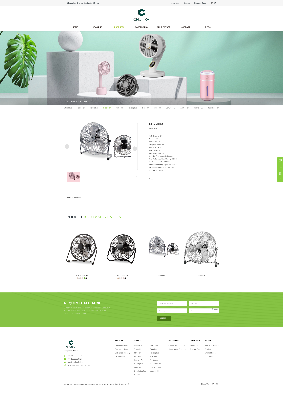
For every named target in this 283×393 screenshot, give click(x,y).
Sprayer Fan (171, 108)
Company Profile (121, 346)
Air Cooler (184, 108)
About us (97, 27)
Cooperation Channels (177, 349)
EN (215, 3)
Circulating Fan (140, 371)
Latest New (174, 3)
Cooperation (141, 27)
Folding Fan (132, 108)
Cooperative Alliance (176, 346)
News (208, 27)
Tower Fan (94, 108)
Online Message (211, 353)
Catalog (187, 3)
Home (75, 27)
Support (185, 27)
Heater (137, 375)
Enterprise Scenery (122, 353)
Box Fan (145, 108)
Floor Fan (83, 101)
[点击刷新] (215, 310)
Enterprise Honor (121, 349)
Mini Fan (119, 108)
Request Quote (200, 3)
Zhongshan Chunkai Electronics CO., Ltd (83, 3)
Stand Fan (68, 108)
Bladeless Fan (213, 108)
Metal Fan (138, 367)
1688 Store (194, 346)
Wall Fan (157, 108)
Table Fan (81, 108)
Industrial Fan (155, 371)
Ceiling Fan (198, 108)
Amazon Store (195, 349)
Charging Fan (155, 367)
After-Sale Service (212, 346)
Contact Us (209, 356)
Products (119, 27)
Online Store (163, 27)
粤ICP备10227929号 (122, 384)
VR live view (120, 356)
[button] (67, 146)
